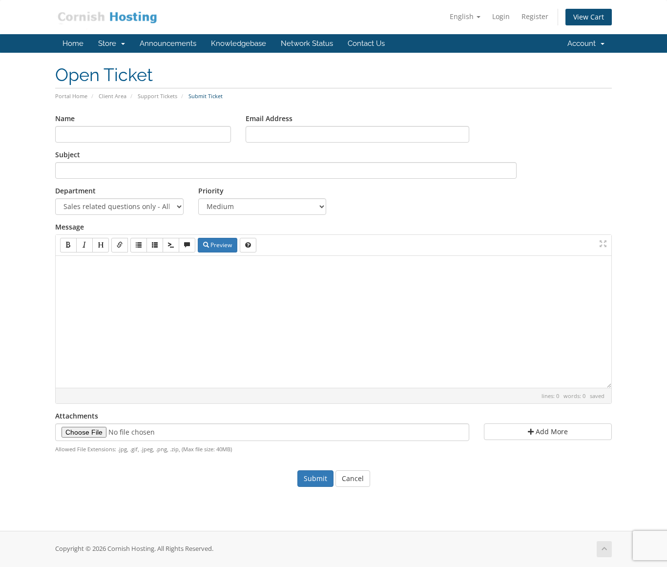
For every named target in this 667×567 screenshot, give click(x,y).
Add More (551, 431)
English (463, 16)
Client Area (112, 96)
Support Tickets (157, 96)
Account (583, 43)
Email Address (269, 118)
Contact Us (366, 43)
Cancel (353, 478)
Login (501, 16)
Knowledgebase (238, 43)
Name (65, 118)
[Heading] (100, 245)
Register (534, 16)
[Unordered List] (138, 245)
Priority (211, 190)
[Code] (171, 245)
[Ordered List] (154, 245)
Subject (67, 154)
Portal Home (71, 96)
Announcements (168, 43)
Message (69, 226)
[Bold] (68, 245)
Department (75, 190)
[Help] (248, 245)
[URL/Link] (119, 245)
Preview (220, 245)
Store (109, 43)
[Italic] (84, 245)
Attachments (76, 415)
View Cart (588, 16)
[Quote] (187, 245)
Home (73, 43)
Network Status (307, 43)
